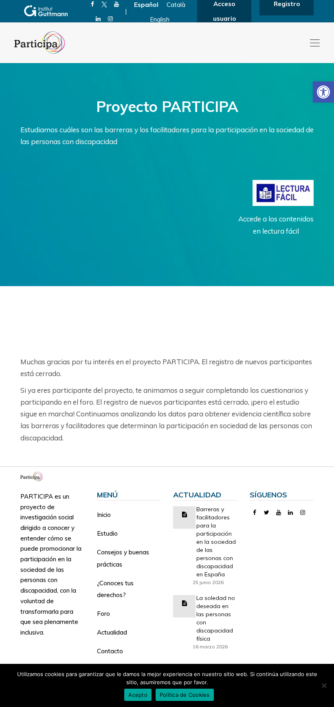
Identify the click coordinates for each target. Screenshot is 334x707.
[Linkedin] (98, 18)
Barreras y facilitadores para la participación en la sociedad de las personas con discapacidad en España (216, 542)
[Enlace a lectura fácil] (283, 192)
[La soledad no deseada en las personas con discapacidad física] (184, 602)
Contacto (110, 651)
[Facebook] (255, 512)
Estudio (107, 533)
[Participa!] (34, 476)
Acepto (137, 695)
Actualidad (112, 632)
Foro (103, 613)
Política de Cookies (185, 695)
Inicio (104, 515)
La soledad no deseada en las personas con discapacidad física (215, 618)
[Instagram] (110, 18)
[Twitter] (266, 512)
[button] (323, 92)
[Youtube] (279, 512)
